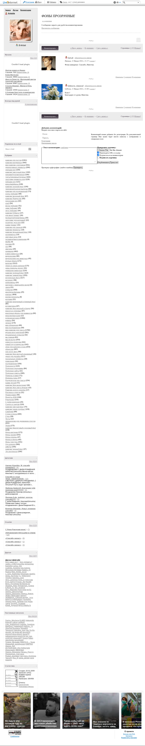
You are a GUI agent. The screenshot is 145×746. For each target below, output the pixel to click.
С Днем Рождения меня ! (15, 530)
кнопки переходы (12, 297)
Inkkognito (30, 620)
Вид (118, 3)
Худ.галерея (10, 444)
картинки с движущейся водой (17, 285)
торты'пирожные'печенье (15, 177)
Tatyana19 (9, 630)
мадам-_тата (28, 598)
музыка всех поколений (14, 332)
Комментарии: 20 (23, 72)
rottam (30, 638)
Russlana (16, 628)
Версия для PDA (129, 734)
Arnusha (6, 13)
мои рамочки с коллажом (15, 165)
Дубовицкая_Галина (26, 586)
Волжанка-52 (25, 584)
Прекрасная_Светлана (14, 654)
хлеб (7, 203)
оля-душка (28, 602)
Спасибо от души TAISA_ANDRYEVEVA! (14, 478)
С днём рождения (12, 402)
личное (8, 323)
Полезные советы (12, 373)
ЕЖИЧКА (29, 644)
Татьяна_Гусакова (18, 604)
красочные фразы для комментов (18, 313)
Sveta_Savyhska (11, 576)
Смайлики (9, 412)
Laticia (14, 622)
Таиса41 (8, 658)
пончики (8, 244)
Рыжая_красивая (12, 656)
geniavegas (29, 564)
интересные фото (12, 278)
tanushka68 (19, 640)
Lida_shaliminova (12, 624)
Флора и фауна (11, 440)
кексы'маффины (12, 184)
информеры (10, 283)
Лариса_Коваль (27, 594)
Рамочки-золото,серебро (15, 390)
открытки (9, 290)
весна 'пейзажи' (11, 206)
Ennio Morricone (12, 75)
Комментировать (50, 48)
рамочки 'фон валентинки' (15, 385)
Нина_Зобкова (18, 602)
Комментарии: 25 (24, 83)
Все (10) (33, 58)
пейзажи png (10, 182)
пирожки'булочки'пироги (15, 175)
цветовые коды (11, 237)
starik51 (32, 574)
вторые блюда (11, 261)
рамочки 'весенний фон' (14, 196)
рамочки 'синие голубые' (15, 409)
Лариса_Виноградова (14, 592)
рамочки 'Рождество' (13, 199)
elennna (8, 634)
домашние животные (13, 271)
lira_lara (29, 636)
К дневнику (89, 48)
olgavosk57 (17, 638)
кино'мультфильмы (13, 292)
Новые (137, 48)
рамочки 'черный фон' (14, 449)
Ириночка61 (10, 650)
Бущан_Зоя (21, 582)
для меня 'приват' (12, 215)
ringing (25, 638)
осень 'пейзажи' (11, 194)
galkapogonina (11, 636)
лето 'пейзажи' (11, 211)
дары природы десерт (14, 268)
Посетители (24, 685)
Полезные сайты (12, 371)
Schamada (24, 574)
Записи (8, 10)
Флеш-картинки (11, 432)
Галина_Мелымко (12, 642)
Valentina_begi (18, 578)
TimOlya (8, 578)
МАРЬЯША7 (18, 600)
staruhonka (9, 640)
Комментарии (25, 10)
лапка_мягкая (24, 658)
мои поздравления (13, 328)
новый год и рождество (14, 344)
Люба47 (23, 596)
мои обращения (11, 325)
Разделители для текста (15, 380)
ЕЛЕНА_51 (9, 588)
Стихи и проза (11, 414)
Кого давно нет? (11, 562)
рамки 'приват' (11, 225)
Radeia (8, 572)
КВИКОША (20, 650)
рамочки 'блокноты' (13, 230)
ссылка (92, 61)
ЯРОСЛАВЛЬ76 (24, 605)
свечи (7, 287)
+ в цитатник (47, 21)
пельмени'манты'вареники (16, 239)
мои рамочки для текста (15, 330)
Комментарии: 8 (23, 90)
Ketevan (8, 622)
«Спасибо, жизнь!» (13, 538)
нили (32, 658)
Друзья (15, 10)
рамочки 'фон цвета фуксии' (16, 388)
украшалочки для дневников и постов (20, 421)
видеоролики (10, 256)
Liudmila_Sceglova (12, 568)
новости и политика (13, 342)
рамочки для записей (14, 227)
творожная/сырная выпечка (16, 189)
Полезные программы (14, 368)
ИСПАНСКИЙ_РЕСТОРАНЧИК (17, 648)
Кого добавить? (26, 562)
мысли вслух (10, 340)
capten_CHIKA (11, 564)
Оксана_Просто (27, 652)
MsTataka (18, 570)
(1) (24, 542)
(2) (26, 490)
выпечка (8, 263)
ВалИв (28, 582)
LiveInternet (10, 2)
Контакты (129, 736)
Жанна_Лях (10, 646)
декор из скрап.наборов (14, 266)
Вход (39, 2)
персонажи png (11, 201)
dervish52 (26, 632)
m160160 (9, 638)
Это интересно (11, 452)
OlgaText (8, 628)
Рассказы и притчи (13, 392)
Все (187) (33, 556)
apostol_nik (9, 632)
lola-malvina (25, 568)
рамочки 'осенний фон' (14, 187)
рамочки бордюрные (13, 163)
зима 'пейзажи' (11, 208)
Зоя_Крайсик (20, 588)
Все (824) (33, 461)
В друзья (22, 45)
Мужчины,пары (11, 378)
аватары (8, 249)
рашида (8, 660)
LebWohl (21, 622)
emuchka (20, 564)
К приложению (31, 104)
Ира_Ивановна (11, 590)
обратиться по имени (83, 58)
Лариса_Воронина (12, 594)
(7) (29, 530)
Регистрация (29, 2)
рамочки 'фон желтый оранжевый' (19, 354)
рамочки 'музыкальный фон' (16, 232)
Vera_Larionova (11, 580)
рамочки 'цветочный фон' (15, 172)
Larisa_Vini (17, 566)
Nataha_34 (26, 570)
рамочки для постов (13, 160)
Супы (7, 416)
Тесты (7, 419)
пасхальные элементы (14, 359)
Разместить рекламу (129, 738)
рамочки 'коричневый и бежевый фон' (20, 302)
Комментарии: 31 (24, 77)
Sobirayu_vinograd (75, 86)
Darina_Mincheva (12, 620)
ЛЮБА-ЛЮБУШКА (12, 596)
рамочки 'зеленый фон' (14, 273)
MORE (7, 242)
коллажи (8, 299)
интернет (9, 280)
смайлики (64, 147)
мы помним (9, 337)
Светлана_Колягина (28, 656)
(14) (7, 535)
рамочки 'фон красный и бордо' (17, 309)
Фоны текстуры (11, 442)
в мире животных (12, 254)
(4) (17, 468)
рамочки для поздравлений (16, 191)
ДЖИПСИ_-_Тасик (27, 642)
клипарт (8, 295)
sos (6, 247)
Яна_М (15, 658)
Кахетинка (22, 590)
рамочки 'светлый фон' (14, 407)
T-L (20, 576)
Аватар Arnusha (20, 30)
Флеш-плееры (11, 437)
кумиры (8, 321)
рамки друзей (10, 383)
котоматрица (10, 306)
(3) (18, 499)
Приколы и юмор (12, 376)
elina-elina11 (17, 634)
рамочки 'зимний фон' (14, 275)
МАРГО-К (9, 600)
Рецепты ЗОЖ (11, 397)
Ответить (119, 77)
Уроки (7, 426)
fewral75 (26, 634)
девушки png (10, 170)
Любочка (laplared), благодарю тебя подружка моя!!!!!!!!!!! (20, 489)
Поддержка (115, 2)
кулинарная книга (12, 318)
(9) (24, 538)
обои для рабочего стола (15, 347)
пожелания (9, 361)
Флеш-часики (10, 435)
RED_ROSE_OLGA (18, 572)
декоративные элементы (15, 167)
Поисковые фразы (26, 687)
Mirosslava (9, 570)
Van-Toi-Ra (30, 630)
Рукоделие (9, 400)
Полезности (10, 366)
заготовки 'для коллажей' (15, 220)
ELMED (22, 620)
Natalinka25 (19, 626)
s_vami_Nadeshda (12, 574)
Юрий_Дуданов (11, 605)
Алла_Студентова (25, 580)
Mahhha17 (9, 626)
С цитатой (128, 77)
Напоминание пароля (48, 143)
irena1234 (21, 636)
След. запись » (102, 48)
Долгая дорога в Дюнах (15, 70)
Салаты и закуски (12, 404)
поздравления (11, 364)
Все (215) (33, 525)
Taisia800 (24, 628)
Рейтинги (53, 2)
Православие (10, 395)
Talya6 (70, 58)
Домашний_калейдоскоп (15, 644)
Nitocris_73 (28, 626)
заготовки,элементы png (15, 179)
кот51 (29, 590)
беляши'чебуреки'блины (15, 218)
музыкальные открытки (14, 335)
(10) (26, 479)
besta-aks (18, 632)
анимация (9, 251)
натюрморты (10, 235)
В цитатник (136, 77)
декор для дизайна (13, 356)
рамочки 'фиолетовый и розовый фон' (20, 428)
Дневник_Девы (11, 586)
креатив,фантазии (12, 316)
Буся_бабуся (10, 582)
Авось (65, 2)
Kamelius (9, 566)
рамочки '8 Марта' (12, 213)
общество (9, 349)
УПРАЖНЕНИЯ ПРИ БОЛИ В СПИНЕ (20, 533)
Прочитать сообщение (50, 28)
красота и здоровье (13, 311)
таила (7, 604)
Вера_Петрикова (12, 584)
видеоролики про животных (16, 259)
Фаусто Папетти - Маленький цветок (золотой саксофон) (20, 80)
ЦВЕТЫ (8, 447)
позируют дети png (13, 223)
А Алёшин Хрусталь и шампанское (20, 92)
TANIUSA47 (26, 576)
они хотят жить (11, 352)
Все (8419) (32, 616)
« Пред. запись (76, 48)
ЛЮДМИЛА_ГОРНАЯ (13, 598)
